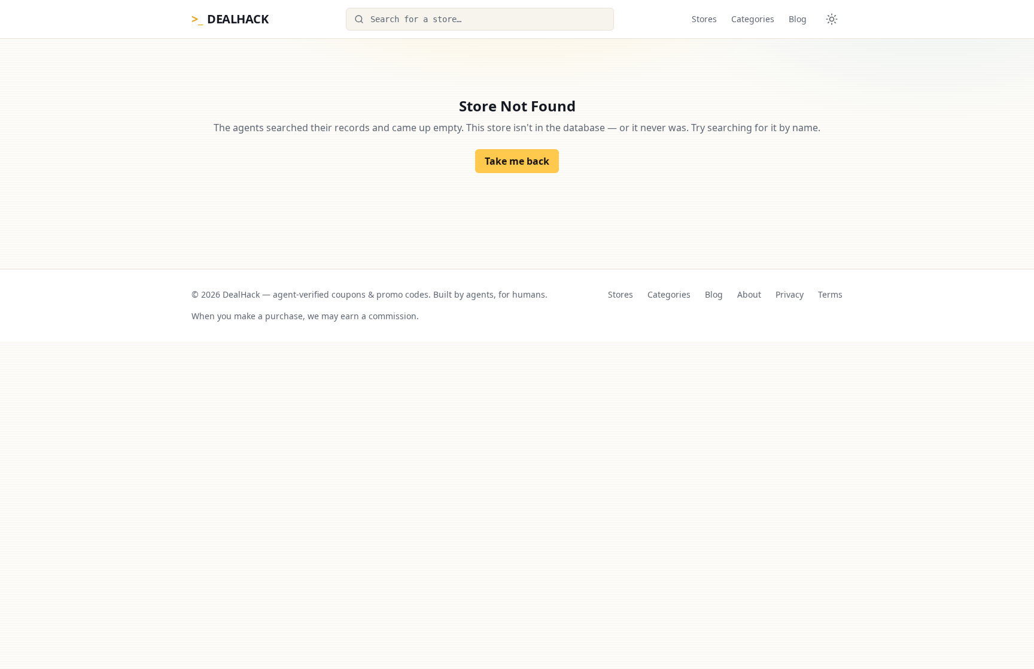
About (749, 294)
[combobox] (480, 19)
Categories (752, 19)
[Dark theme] (832, 19)
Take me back (517, 161)
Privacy (790, 294)
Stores (704, 19)
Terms (830, 294)
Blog (798, 19)
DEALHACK (229, 19)
